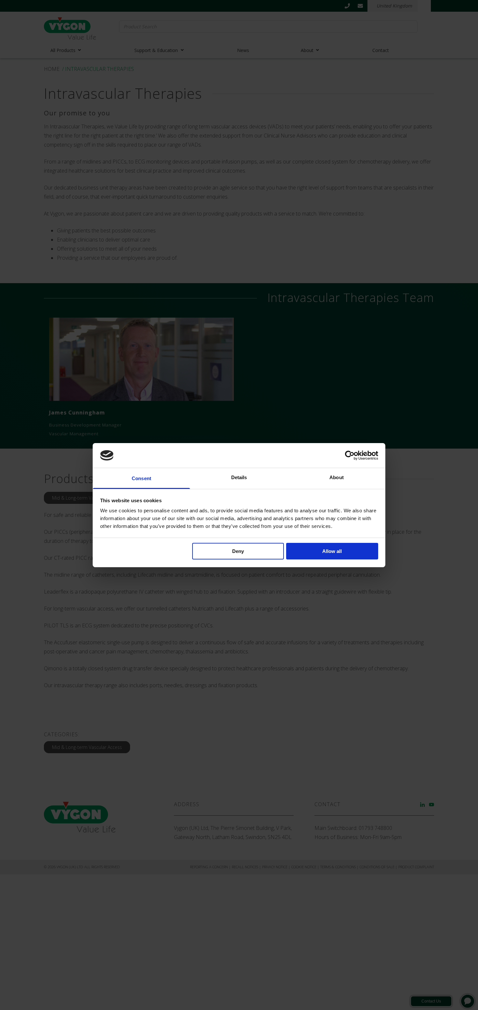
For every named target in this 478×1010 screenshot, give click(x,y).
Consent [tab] (141, 478)
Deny (238, 551)
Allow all (332, 551)
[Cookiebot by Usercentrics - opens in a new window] (349, 455)
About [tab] (336, 477)
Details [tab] (239, 477)
